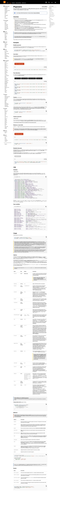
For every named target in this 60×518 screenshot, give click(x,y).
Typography (6, 44)
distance (36, 332)
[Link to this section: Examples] (19, 42)
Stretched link (6, 103)
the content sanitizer (36, 275)
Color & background (7, 96)
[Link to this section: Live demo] (18, 54)
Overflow (6, 120)
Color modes (6, 26)
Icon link (6, 99)
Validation (6, 58)
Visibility (6, 127)
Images (6, 45)
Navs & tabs (6, 78)
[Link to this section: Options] (17, 255)
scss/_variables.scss (17, 206)
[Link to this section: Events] (16, 468)
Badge (5, 64)
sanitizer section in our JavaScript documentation (29, 33)
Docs (10, 2)
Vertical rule (6, 105)
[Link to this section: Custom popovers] (21, 116)
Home (8, 2)
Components (6, 27)
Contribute (6, 18)
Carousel (6, 69)
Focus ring (6, 98)
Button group (6, 67)
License (6, 139)
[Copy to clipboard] (46, 49)
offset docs (36, 333)
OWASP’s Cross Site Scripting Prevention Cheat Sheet (38, 279)
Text (5, 125)
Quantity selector (7, 56)
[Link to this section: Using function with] (26, 402)
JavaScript (6, 11)
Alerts (5, 62)
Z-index (6, 38)
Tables (5, 46)
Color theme (6, 25)
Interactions (6, 116)
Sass (5, 22)
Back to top (6, 63)
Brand (5, 138)
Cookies (6, 141)
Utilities (5, 37)
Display (6, 113)
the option (39, 425)
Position (6, 100)
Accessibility (6, 15)
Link (5, 117)
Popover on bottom (32, 78)
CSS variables (6, 28)
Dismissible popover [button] (18, 133)
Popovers (6, 83)
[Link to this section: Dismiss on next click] (23, 125)
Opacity (6, 119)
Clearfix (6, 95)
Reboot (6, 43)
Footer (5, 73)
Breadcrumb (6, 65)
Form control (6, 51)
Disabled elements (51, 16)
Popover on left (39, 78)
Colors (5, 112)
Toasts (5, 91)
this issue (38, 369)
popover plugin (23, 21)
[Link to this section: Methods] (17, 412)
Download (6, 8)
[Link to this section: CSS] (16, 167)
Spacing (6, 124)
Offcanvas (6, 79)
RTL (5, 17)
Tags (5, 89)
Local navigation (7, 75)
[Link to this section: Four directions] (20, 73)
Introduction (6, 7)
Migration (6, 144)
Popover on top (17, 78)
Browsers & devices (7, 10)
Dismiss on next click (52, 15)
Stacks (5, 102)
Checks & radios (7, 53)
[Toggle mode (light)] (55, 2)
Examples (13, 2)
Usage (50, 20)
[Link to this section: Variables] (18, 169)
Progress (6, 84)
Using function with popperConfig (52, 24)
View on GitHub (44, 6)
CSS (49, 17)
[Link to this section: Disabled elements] (22, 148)
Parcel (5, 13)
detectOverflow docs (38, 289)
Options (6, 23)
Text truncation (6, 104)
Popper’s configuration (36, 344)
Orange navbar (7, 80)
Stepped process (7, 87)
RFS (5, 16)
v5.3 (52, 2)
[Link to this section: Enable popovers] (21, 45)
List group (6, 74)
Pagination (6, 81)
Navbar (6, 77)
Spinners (6, 86)
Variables (50, 18)
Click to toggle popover (19, 63)
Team (5, 137)
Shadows (6, 122)
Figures (6, 47)
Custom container (51, 13)
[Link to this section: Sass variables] (20, 204)
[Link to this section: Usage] (17, 233)
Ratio (5, 101)
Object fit (6, 118)
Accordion (6, 61)
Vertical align (6, 126)
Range (5, 54)
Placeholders (6, 82)
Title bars (6, 90)
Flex (5, 114)
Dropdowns (6, 72)
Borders (6, 111)
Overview (6, 21)
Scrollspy (6, 85)
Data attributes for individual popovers (52, 23)
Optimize (6, 29)
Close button (6, 70)
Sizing (5, 123)
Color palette (6, 24)
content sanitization (38, 351)
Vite (5, 14)
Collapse (6, 71)
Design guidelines (18, 2)
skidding (34, 332)
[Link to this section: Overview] (19, 17)
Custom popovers (51, 14)
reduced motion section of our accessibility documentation (22, 37)
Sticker (5, 88)
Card (5, 68)
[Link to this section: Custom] (22, 97)
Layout (5, 57)
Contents (6, 9)
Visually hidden (7, 106)
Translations (6, 140)
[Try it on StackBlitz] (44, 67)
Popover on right (24, 78)
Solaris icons (24, 2)
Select (5, 52)
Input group (6, 55)
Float (5, 115)
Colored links (6, 97)
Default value (26, 273)
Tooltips (6, 92)
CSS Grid (6, 39)
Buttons (6, 66)
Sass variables (51, 19)
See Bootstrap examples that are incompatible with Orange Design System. (25, 122)
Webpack (6, 12)
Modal (5, 76)
